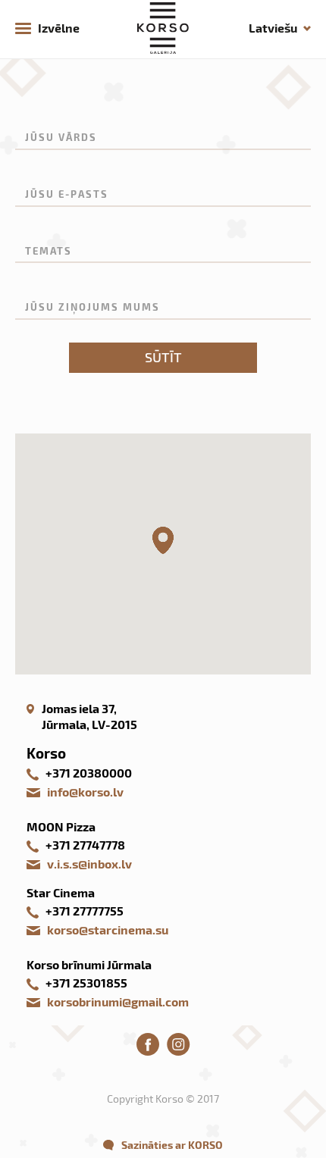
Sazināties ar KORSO (172, 1144)
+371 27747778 (85, 844)
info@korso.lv (85, 791)
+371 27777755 (84, 910)
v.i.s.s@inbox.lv (89, 863)
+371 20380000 (88, 772)
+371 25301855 (86, 982)
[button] (163, 540)
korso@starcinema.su (107, 929)
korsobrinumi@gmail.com (118, 1001)
